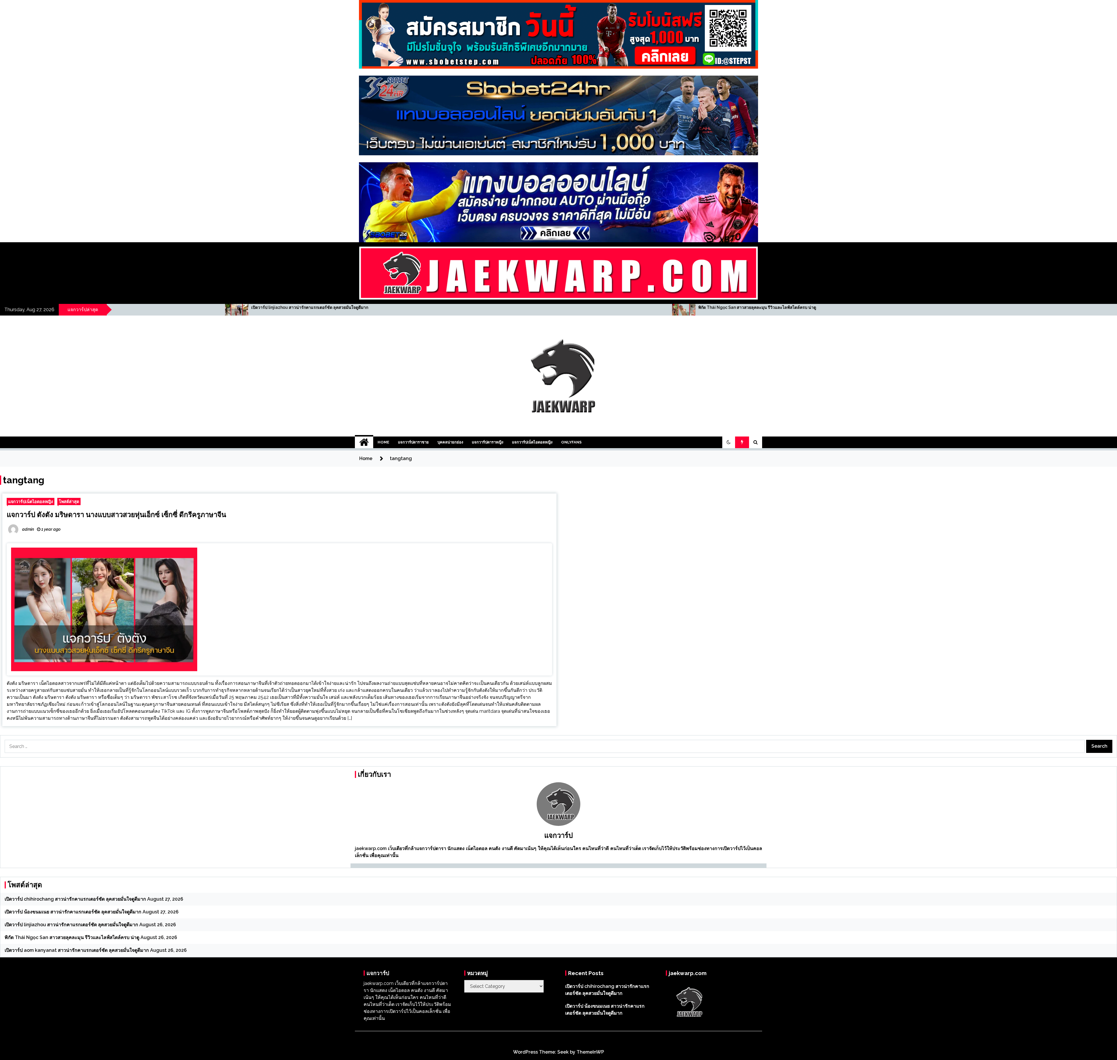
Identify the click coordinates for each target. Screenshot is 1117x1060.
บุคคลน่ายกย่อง (450, 442)
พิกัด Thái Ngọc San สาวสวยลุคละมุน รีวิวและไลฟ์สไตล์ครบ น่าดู (295, 307)
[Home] (364, 442)
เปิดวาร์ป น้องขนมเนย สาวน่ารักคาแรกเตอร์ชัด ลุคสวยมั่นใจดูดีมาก (73, 912)
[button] (728, 442)
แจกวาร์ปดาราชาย (413, 442)
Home (383, 442)
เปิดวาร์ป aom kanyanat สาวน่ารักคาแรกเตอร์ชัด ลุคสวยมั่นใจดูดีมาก (746, 307)
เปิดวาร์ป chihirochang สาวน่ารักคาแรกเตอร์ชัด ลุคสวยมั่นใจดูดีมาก (75, 899)
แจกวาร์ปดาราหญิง (487, 442)
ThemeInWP (590, 1052)
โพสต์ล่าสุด (69, 501)
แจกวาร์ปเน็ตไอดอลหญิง (532, 442)
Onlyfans (571, 442)
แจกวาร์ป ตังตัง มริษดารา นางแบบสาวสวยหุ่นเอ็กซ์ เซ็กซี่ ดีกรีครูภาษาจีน (116, 514)
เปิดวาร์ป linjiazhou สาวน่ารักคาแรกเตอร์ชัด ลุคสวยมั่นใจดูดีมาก (71, 924)
